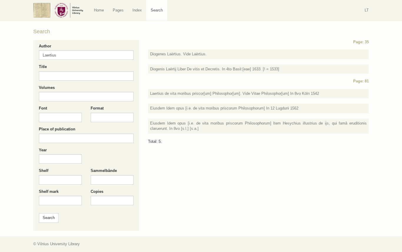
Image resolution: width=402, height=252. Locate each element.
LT (367, 10)
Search (157, 10)
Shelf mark (49, 191)
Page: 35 (361, 42)
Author (45, 46)
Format (97, 108)
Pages (118, 10)
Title (43, 66)
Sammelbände (104, 170)
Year (43, 150)
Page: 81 (361, 81)
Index (137, 10)
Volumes (47, 87)
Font (43, 108)
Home (99, 10)
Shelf (43, 170)
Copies (97, 191)
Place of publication (57, 129)
